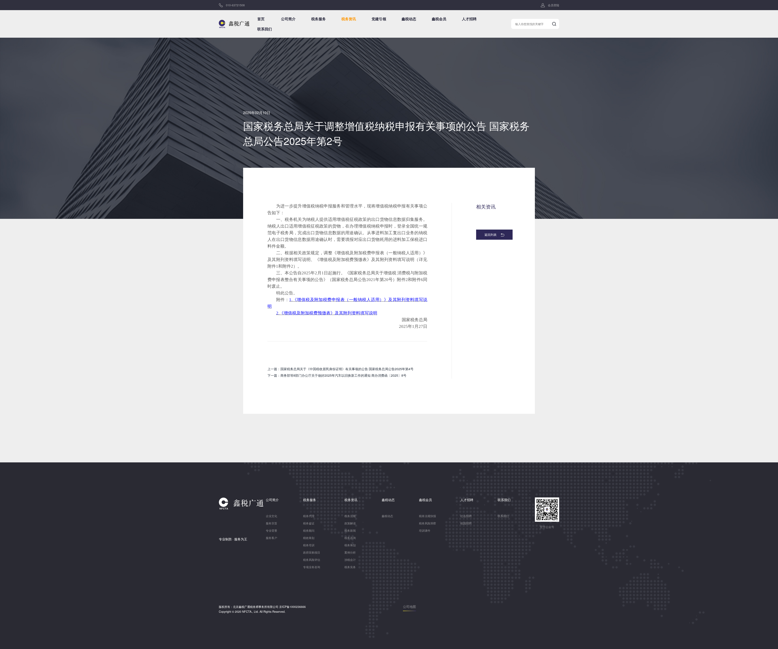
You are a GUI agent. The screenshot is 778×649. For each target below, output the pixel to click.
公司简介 (288, 18)
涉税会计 (350, 560)
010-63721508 (235, 5)
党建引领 (379, 18)
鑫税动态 (409, 18)
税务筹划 (350, 545)
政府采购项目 (311, 552)
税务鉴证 (308, 523)
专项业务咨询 (311, 567)
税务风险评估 (311, 560)
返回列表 (490, 234)
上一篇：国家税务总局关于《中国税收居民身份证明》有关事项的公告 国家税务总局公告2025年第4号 (340, 369)
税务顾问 (308, 530)
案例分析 (350, 552)
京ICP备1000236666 (292, 607)
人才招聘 (469, 18)
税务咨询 (350, 538)
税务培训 (308, 545)
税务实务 (350, 567)
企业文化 (271, 516)
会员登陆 (553, 5)
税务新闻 (350, 530)
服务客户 (271, 538)
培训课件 (424, 530)
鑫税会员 (439, 18)
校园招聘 (466, 523)
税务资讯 (348, 18)
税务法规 (350, 516)
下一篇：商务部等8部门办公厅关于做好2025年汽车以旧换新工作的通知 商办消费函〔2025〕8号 (336, 375)
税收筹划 (308, 538)
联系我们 (264, 29)
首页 (261, 18)
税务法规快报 (427, 516)
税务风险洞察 (427, 523)
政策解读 (350, 523)
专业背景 (271, 530)
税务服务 (318, 18)
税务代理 (308, 516)
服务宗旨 (271, 523)
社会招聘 (466, 516)
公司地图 (409, 606)
